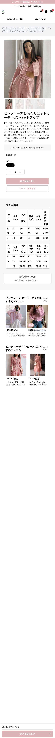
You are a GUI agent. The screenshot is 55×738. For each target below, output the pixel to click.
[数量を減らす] (9, 171)
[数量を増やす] (20, 171)
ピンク (10, 165)
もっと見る (46, 299)
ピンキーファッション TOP (13, 28)
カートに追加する (27, 188)
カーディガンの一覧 (36, 28)
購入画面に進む (27, 181)
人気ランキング (40, 19)
